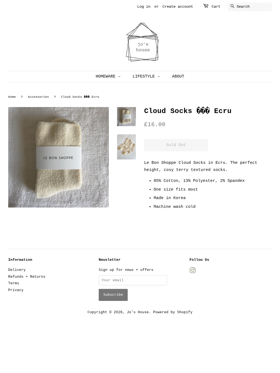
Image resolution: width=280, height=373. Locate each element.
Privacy (16, 290)
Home (12, 97)
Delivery (17, 270)
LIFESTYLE (145, 76)
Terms (13, 283)
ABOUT (178, 76)
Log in (143, 6)
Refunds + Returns (26, 277)
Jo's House (138, 312)
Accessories (38, 97)
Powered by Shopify (172, 312)
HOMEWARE (107, 76)
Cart (216, 6)
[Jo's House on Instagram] (192, 272)
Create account (177, 6)
